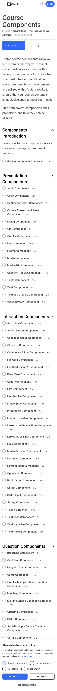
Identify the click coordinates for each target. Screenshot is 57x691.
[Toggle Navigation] (4, 4)
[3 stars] (21, 35)
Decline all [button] (42, 676)
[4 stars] (24, 35)
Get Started (11, 45)
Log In (50, 4)
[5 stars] (27, 35)
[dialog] (28, 665)
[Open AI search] (42, 3)
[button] (28, 685)
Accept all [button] (15, 676)
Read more (27, 656)
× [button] (53, 643)
